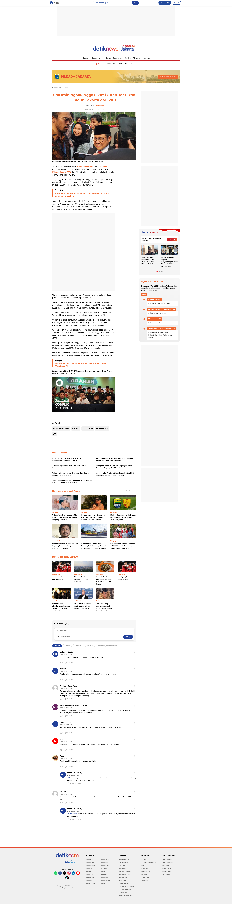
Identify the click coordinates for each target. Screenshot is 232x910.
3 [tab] (162, 271)
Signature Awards (125, 871)
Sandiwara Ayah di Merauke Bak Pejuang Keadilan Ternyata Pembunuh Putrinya (65, 546)
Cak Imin (103, 166)
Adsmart (122, 865)
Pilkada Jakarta (131, 64)
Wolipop (104, 868)
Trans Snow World (125, 874)
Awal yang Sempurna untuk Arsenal (60, 578)
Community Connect (126, 895)
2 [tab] (159, 271)
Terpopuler (97, 58)
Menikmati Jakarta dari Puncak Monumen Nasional (83, 579)
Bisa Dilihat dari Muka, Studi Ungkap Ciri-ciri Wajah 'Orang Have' (83, 606)
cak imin (76, 428)
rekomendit (123, 892)
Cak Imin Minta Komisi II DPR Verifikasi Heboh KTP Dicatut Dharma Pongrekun (82, 194)
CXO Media (166, 874)
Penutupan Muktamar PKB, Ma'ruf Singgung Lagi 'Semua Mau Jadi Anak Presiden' (115, 459)
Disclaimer (144, 880)
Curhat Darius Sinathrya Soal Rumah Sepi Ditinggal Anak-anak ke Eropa (61, 607)
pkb (54, 434)
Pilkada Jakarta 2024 (61, 172)
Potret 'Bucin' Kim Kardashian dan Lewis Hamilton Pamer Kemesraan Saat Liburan (93, 517)
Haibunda (165, 865)
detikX (103, 871)
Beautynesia (166, 868)
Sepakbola (90, 877)
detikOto (89, 880)
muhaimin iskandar (61, 428)
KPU (109, 64)
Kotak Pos (144, 868)
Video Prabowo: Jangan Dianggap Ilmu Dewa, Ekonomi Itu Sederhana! (70, 474)
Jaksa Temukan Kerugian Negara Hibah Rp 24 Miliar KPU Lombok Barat (148, 260)
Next (176, 250)
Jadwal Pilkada (132, 58)
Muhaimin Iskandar (85, 166)
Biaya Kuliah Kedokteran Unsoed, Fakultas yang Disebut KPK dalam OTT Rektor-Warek (93, 546)
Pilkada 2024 (117, 64)
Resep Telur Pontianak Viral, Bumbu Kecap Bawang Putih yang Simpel (105, 580)
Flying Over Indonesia (126, 886)
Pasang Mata (123, 862)
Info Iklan (144, 874)
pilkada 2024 (87, 428)
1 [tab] (157, 271)
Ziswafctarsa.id (124, 883)
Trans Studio (123, 877)
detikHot (89, 871)
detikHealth (105, 865)
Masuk (176, 3)
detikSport (89, 874)
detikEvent (122, 868)
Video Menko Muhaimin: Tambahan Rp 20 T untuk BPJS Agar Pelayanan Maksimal (72, 481)
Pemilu (66, 87)
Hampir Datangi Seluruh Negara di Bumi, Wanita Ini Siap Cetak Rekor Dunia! (104, 607)
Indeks (146, 58)
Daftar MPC (164, 3)
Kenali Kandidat (114, 58)
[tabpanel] (149, 256)
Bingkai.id (122, 880)
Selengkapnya (130, 491)
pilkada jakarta (102, 428)
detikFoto (104, 877)
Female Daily (166, 871)
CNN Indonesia (167, 859)
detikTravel (105, 859)
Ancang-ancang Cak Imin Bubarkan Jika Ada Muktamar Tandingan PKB (81, 364)
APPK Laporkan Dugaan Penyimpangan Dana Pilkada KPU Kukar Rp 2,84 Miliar (169, 261)
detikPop (104, 883)
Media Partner (145, 871)
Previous (143, 250)
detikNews (56, 87)
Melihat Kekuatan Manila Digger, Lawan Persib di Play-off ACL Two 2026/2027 (123, 517)
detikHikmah (105, 880)
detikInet (89, 868)
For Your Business (125, 889)
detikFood (104, 862)
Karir (142, 865)
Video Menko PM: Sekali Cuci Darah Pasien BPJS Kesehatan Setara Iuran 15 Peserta (115, 474)
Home (85, 58)
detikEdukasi (90, 862)
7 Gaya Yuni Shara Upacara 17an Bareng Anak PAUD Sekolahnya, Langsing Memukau (65, 517)
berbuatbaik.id (124, 859)
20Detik (103, 874)
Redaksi (143, 859)
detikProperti (90, 883)
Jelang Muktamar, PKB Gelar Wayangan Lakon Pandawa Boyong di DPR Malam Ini (114, 467)
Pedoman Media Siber (148, 862)
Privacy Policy (145, 877)
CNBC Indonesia (167, 862)
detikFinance (90, 865)
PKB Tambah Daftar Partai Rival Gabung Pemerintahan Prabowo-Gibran (68, 459)
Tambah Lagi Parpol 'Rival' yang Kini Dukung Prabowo (69, 467)
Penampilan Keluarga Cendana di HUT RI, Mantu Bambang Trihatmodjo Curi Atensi (122, 546)
